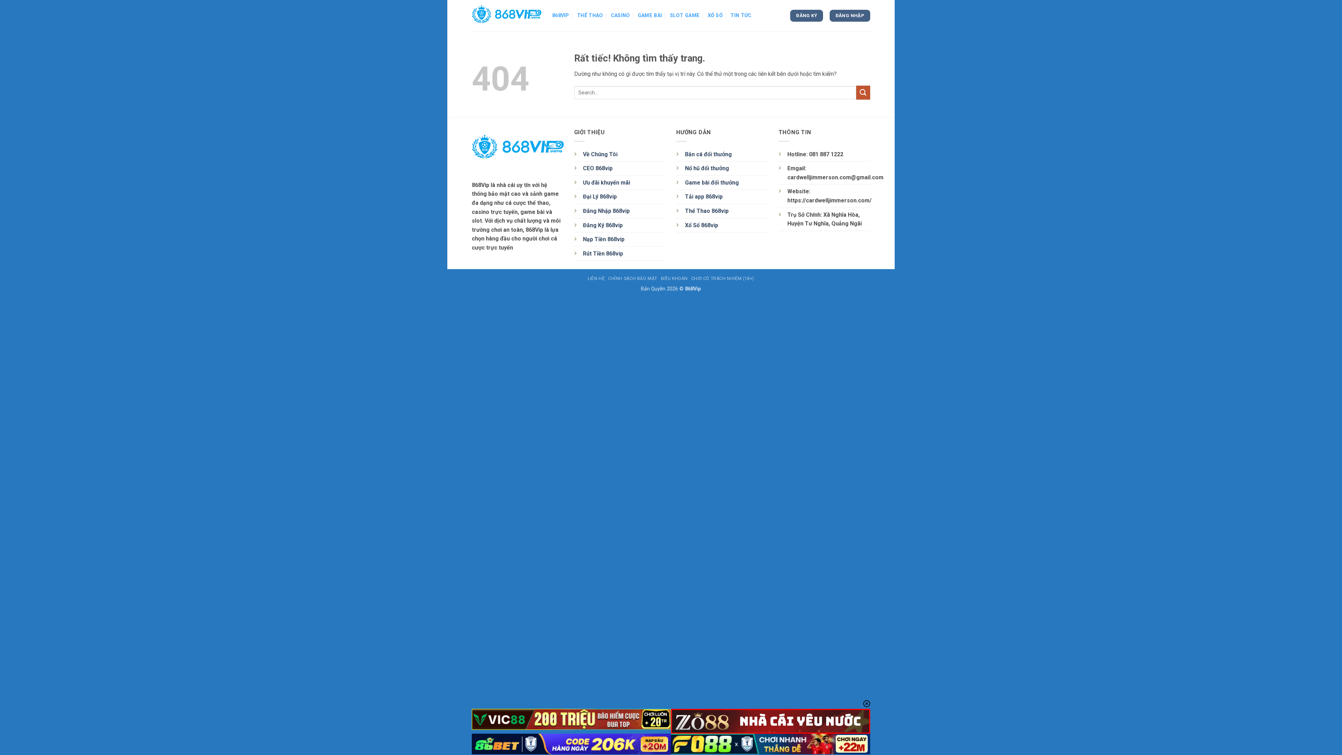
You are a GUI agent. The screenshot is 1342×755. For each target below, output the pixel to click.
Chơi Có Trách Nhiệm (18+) (722, 278)
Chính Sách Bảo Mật (632, 278)
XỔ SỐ (715, 16)
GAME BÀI (650, 16)
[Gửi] (863, 92)
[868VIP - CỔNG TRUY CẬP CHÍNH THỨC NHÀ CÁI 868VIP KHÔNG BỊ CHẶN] (507, 15)
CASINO (620, 16)
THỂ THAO (590, 16)
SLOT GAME (685, 16)
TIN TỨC (740, 16)
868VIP (560, 16)
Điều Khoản (674, 278)
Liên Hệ (596, 278)
